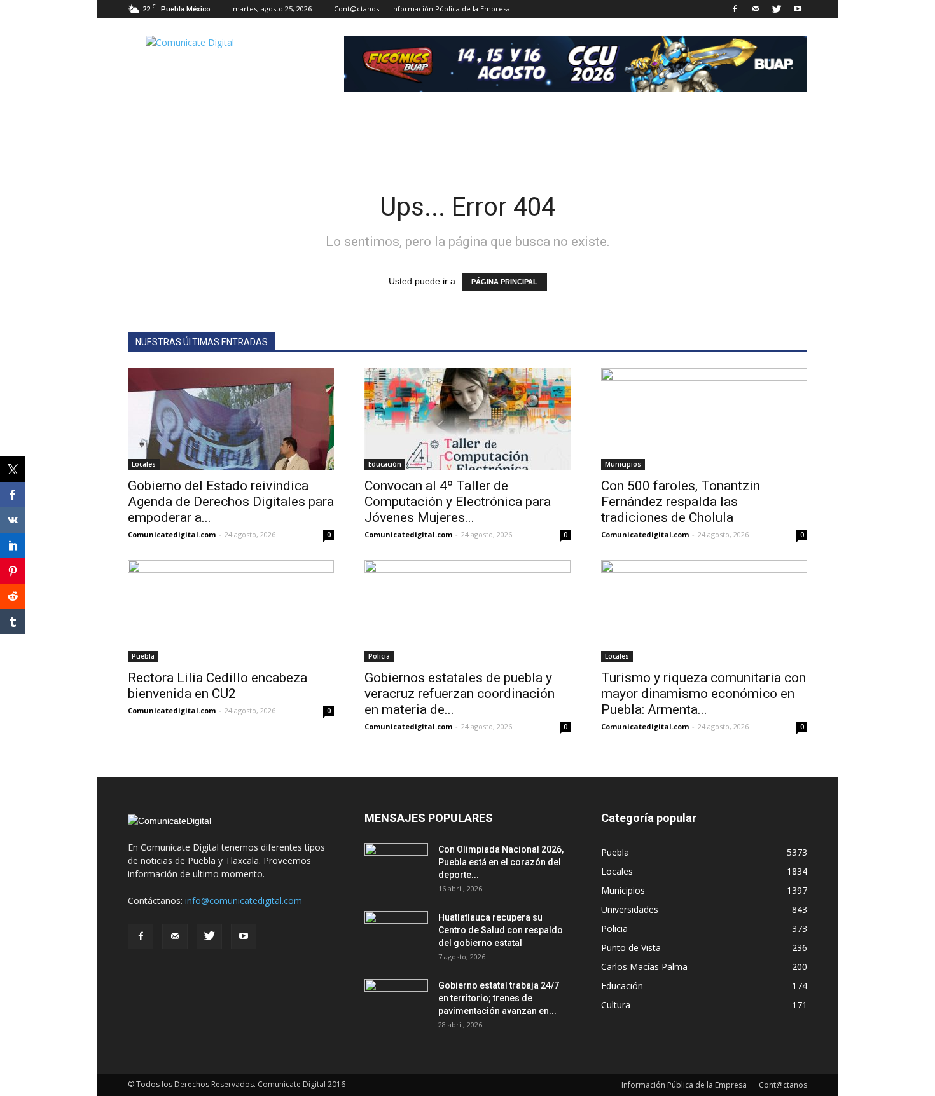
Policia (379, 656)
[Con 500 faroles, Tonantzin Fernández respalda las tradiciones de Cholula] (704, 419)
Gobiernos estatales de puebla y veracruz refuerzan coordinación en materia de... (459, 693)
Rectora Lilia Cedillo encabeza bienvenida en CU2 (217, 685)
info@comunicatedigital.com (243, 900)
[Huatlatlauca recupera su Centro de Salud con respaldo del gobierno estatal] (396, 933)
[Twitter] (776, 9)
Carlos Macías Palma (644, 967)
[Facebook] (734, 9)
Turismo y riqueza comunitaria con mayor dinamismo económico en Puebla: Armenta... (703, 693)
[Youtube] (797, 9)
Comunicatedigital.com (172, 534)
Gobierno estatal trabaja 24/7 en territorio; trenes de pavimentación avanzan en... (498, 998)
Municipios (623, 464)
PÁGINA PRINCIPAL (504, 281)
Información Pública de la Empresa (450, 8)
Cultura (615, 1005)
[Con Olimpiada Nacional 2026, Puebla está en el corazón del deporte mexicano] (396, 865)
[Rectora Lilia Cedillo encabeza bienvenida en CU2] (231, 611)
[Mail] (755, 9)
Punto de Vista (631, 948)
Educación (384, 464)
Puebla (143, 656)
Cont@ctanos (356, 8)
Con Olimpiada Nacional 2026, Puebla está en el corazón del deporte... (501, 862)
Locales (144, 464)
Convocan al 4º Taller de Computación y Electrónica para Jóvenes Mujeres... (457, 501)
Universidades (629, 909)
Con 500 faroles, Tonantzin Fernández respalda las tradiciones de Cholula (680, 501)
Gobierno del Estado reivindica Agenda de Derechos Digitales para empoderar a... (231, 501)
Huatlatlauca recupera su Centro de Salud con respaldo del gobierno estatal (500, 930)
